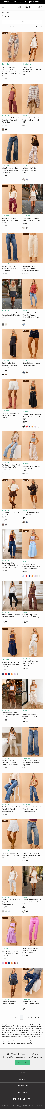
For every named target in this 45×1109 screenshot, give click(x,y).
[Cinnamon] (3, 129)
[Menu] (4, 7)
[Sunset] (32, 426)
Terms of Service (38, 1105)
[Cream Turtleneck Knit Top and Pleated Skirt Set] (32, 881)
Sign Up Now (22, 1063)
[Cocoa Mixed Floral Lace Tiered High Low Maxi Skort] (12, 694)
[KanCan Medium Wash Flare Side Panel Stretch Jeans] (12, 788)
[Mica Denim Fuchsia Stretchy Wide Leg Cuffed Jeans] (32, 931)
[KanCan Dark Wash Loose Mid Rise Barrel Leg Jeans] (32, 834)
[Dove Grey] (3, 911)
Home (3, 12)
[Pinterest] (30, 1099)
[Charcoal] (26, 227)
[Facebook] (15, 1099)
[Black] (6, 129)
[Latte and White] (23, 179)
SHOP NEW (37, 2)
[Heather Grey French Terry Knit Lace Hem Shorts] (12, 394)
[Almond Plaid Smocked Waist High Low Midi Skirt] (32, 99)
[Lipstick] (26, 426)
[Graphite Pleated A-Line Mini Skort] (12, 983)
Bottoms (8, 12)
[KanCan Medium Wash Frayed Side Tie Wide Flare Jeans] (12, 446)
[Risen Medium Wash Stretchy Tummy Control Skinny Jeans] (32, 294)
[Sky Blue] (23, 576)
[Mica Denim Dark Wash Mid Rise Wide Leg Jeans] (12, 248)
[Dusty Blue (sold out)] (9, 911)
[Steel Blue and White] (26, 179)
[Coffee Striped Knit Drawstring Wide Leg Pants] (32, 596)
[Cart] (42, 7)
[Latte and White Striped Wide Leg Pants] (32, 149)
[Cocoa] (26, 372)
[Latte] (23, 227)
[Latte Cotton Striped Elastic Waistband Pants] (32, 446)
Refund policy (22, 1106)
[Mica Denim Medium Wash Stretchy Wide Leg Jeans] (12, 149)
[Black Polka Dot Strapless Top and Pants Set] (12, 344)
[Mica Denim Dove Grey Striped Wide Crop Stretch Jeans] (12, 881)
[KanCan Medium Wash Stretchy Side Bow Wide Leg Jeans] (32, 788)
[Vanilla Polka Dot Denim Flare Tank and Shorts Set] (32, 47)
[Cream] (23, 911)
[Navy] (23, 372)
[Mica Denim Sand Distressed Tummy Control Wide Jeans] (12, 742)
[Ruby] (15, 963)
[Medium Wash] (23, 324)
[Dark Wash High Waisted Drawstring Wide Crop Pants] (12, 544)
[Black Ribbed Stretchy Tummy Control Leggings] (12, 596)
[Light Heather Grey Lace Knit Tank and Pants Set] (32, 642)
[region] (22, 2)
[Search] (38, 7)
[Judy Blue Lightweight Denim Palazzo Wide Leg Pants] (32, 742)
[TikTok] (25, 1099)
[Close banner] (43, 2)
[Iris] (35, 426)
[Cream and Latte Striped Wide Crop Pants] (32, 694)
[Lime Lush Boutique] (22, 7)
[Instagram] (20, 1099)
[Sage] (6, 911)
